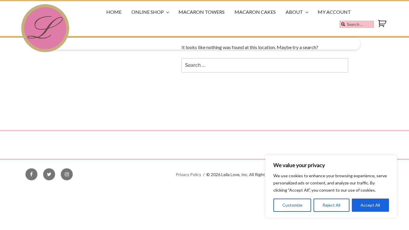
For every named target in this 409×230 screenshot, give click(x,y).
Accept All (370, 205)
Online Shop (147, 12)
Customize (292, 205)
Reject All (331, 205)
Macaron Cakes (255, 12)
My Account (334, 12)
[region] (331, 186)
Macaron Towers (201, 12)
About (294, 12)
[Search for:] (357, 24)
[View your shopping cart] (383, 26)
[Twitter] (49, 174)
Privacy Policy (188, 174)
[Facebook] (31, 174)
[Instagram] (67, 174)
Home (114, 12)
